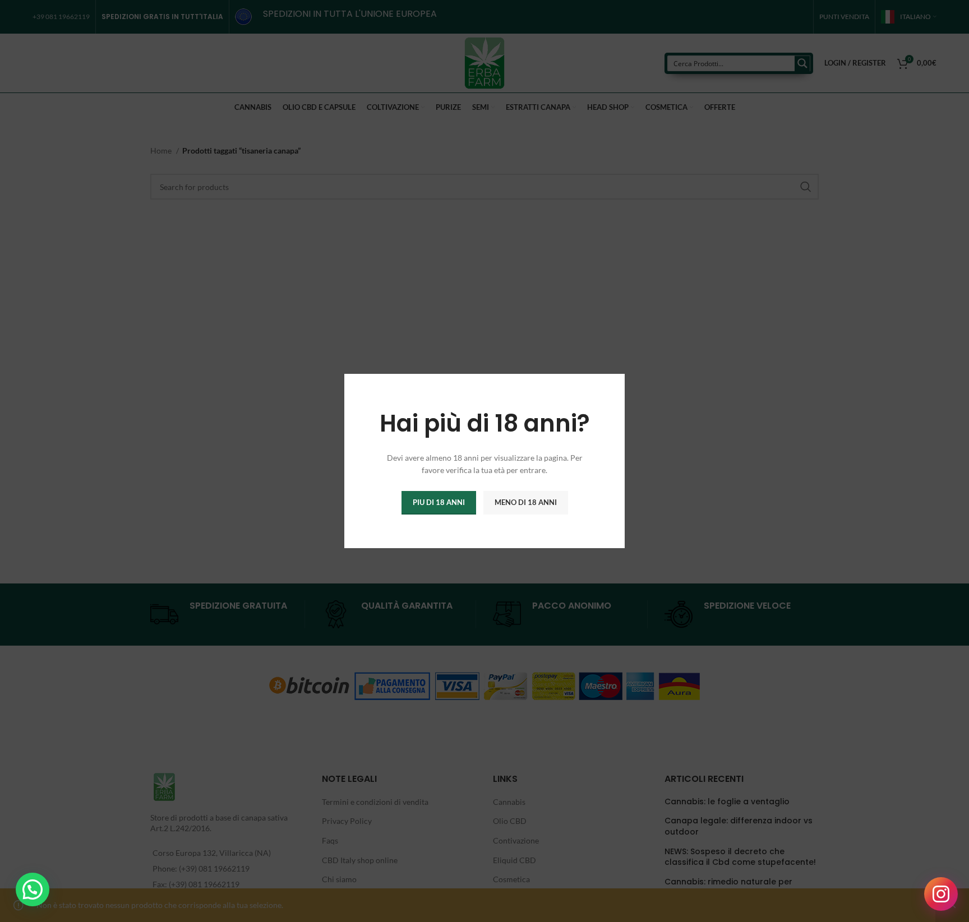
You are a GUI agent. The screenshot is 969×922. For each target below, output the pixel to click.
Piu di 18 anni (439, 502)
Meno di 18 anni (526, 502)
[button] (32, 889)
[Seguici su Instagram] (941, 894)
